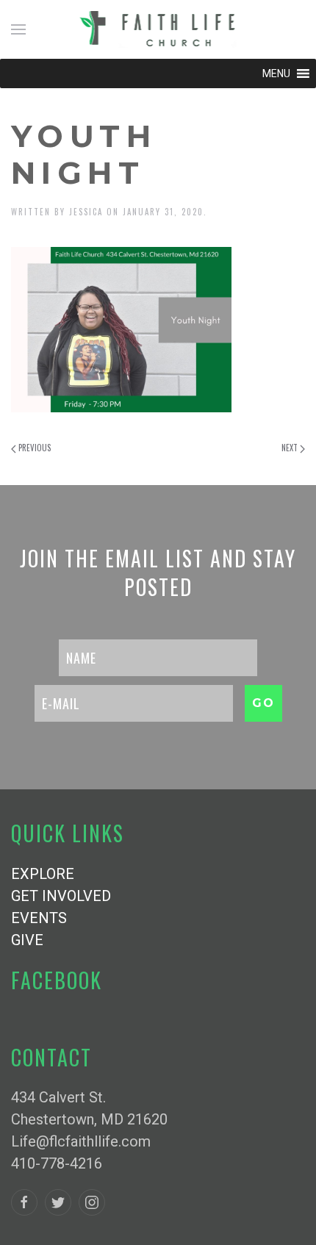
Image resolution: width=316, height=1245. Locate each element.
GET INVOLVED (61, 896)
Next (290, 447)
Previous (33, 447)
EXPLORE (42, 874)
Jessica (86, 212)
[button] (276, 73)
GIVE (27, 940)
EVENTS (39, 918)
